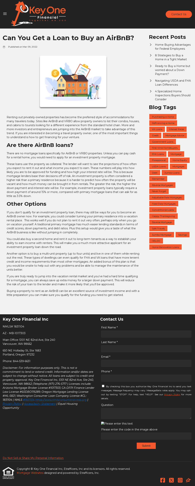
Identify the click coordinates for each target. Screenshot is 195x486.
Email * (105, 357)
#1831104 (28, 400)
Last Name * (109, 342)
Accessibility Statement (40, 404)
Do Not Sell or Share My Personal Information (33, 458)
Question (107, 405)
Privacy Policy (12, 404)
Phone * (106, 371)
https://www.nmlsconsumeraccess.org (61, 400)
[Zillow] (188, 480)
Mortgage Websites (30, 473)
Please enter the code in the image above (129, 429)
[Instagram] (180, 480)
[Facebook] (162, 480)
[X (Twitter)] (171, 480)
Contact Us (178, 14)
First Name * (109, 327)
